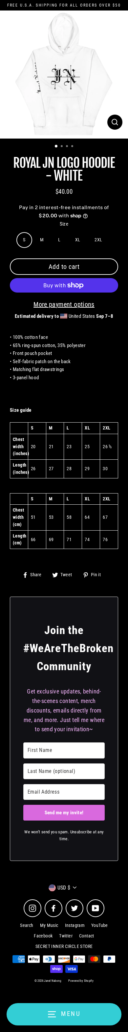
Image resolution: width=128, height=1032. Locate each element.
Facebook (43, 935)
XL (77, 239)
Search (26, 925)
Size (64, 224)
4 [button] (73, 146)
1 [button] (56, 146)
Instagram (75, 925)
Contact (86, 935)
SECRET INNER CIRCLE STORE (64, 946)
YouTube (99, 925)
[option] (64, 75)
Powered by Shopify (81, 980)
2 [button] (62, 146)
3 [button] (67, 146)
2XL (98, 239)
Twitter (66, 935)
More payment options (64, 304)
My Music (49, 925)
